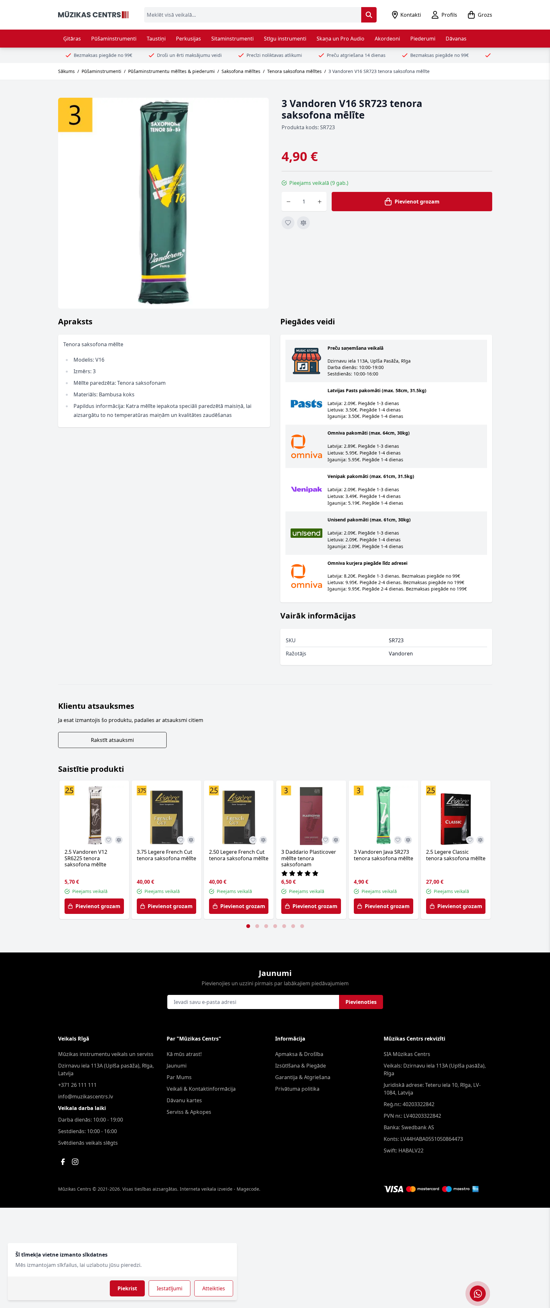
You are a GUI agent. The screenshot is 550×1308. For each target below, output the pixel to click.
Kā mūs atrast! (184, 1054)
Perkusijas (188, 38)
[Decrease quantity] (288, 201)
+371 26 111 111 (77, 1084)
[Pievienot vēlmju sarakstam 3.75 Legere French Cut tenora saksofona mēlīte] (181, 840)
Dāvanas (456, 38)
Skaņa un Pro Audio (340, 38)
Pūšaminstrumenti (113, 38)
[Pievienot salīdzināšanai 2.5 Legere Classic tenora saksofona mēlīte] (480, 840)
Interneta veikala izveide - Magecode (219, 1189)
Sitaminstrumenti (232, 38)
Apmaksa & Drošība (299, 1054)
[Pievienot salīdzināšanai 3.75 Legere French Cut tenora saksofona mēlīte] (191, 840)
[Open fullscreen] (163, 203)
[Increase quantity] (320, 201)
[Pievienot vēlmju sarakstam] (288, 222)
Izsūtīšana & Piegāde (300, 1065)
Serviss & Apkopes (189, 1111)
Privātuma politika (297, 1088)
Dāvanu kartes (184, 1100)
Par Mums (179, 1077)
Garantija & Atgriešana (302, 1077)
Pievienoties (361, 1002)
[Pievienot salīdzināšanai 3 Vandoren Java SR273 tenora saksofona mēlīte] (408, 840)
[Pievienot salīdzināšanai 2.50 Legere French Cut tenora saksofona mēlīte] (263, 840)
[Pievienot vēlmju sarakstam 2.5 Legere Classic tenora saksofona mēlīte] (470, 840)
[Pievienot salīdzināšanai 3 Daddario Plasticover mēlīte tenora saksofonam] (336, 840)
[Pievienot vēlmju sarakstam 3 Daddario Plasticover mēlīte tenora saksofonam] (325, 840)
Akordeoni (387, 38)
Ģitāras (72, 38)
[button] (248, 926)
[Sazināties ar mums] (478, 1293)
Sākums (66, 71)
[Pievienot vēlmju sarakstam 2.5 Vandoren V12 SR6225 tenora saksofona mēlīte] (108, 840)
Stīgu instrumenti (285, 38)
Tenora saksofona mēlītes (294, 71)
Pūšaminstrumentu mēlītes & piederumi (171, 71)
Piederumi (422, 38)
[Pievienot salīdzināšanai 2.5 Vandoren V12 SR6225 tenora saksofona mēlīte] (119, 840)
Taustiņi (156, 38)
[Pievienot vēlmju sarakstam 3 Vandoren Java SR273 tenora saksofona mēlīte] (398, 840)
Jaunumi (177, 1065)
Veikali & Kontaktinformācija (201, 1088)
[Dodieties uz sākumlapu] (93, 15)
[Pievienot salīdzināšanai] (303, 222)
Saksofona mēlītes (241, 71)
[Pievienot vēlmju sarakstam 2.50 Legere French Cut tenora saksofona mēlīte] (253, 840)
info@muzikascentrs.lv (85, 1096)
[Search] (369, 15)
